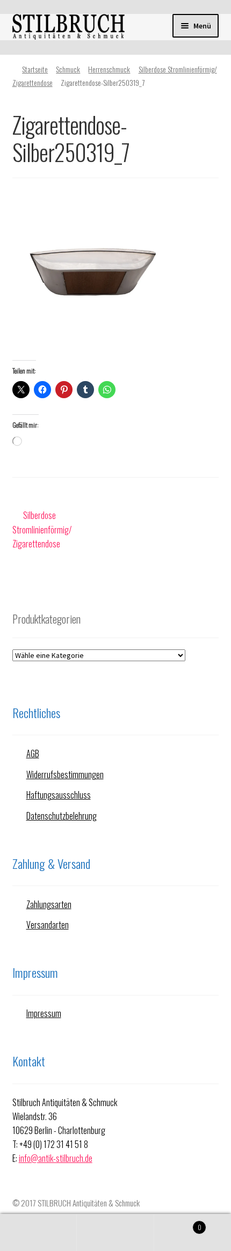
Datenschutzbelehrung (61, 815)
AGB (32, 753)
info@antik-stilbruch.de (55, 1158)
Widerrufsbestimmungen (65, 774)
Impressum (43, 1013)
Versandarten (47, 924)
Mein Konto (38, 1233)
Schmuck (68, 69)
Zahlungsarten (48, 904)
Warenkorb (177, 1223)
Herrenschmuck (109, 69)
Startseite (35, 69)
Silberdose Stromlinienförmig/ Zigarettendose (42, 529)
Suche (115, 1233)
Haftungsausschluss (58, 794)
